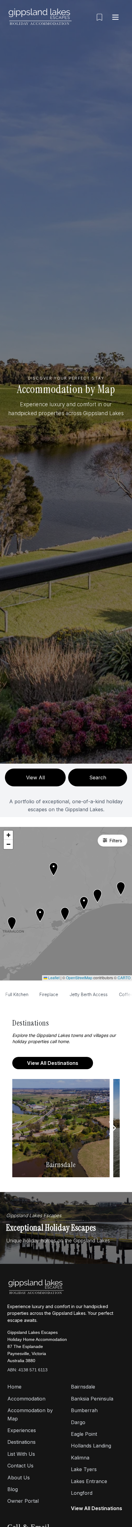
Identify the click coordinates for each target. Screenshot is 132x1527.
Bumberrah (84, 1410)
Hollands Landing (91, 1446)
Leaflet (53, 977)
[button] (65, 914)
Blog (12, 1489)
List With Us (21, 1454)
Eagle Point (84, 1434)
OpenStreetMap (79, 977)
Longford (81, 1493)
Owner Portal (23, 1501)
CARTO (124, 977)
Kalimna (80, 1458)
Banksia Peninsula (92, 1399)
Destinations (21, 1442)
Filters (116, 840)
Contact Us (20, 1466)
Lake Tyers (84, 1469)
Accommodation (26, 1399)
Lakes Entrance (89, 1481)
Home (14, 1387)
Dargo (78, 1422)
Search (97, 777)
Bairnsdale (83, 1387)
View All (35, 777)
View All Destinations (52, 1063)
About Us (18, 1477)
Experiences (21, 1430)
